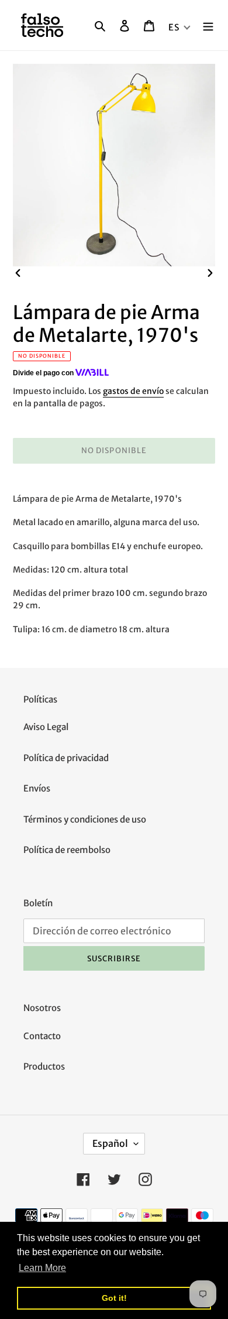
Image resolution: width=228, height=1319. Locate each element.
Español (110, 1143)
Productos (44, 1066)
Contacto (42, 1036)
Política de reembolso (66, 849)
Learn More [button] (42, 1268)
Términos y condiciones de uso (84, 819)
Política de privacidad (66, 757)
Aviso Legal (45, 726)
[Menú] (208, 25)
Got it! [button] (114, 1298)
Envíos (36, 788)
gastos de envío (133, 391)
